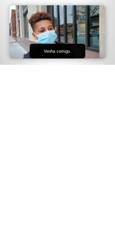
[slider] (57, 50)
